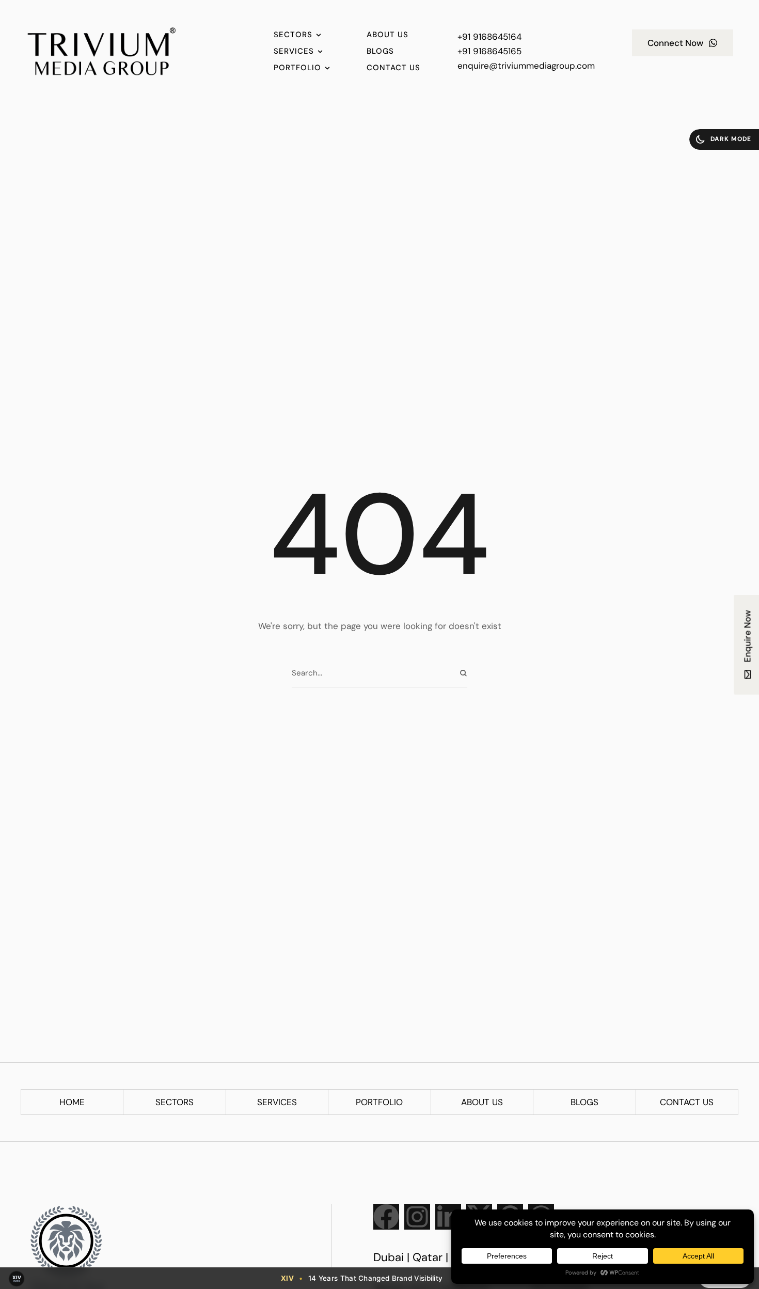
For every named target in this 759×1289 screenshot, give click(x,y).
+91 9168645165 (489, 51)
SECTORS (174, 1102)
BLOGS (584, 1102)
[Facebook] (386, 1217)
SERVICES (277, 1102)
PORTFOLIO (379, 1102)
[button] (724, 139)
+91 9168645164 (489, 36)
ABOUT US (482, 1102)
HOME (72, 1102)
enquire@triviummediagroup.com (526, 65)
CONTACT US (687, 1102)
